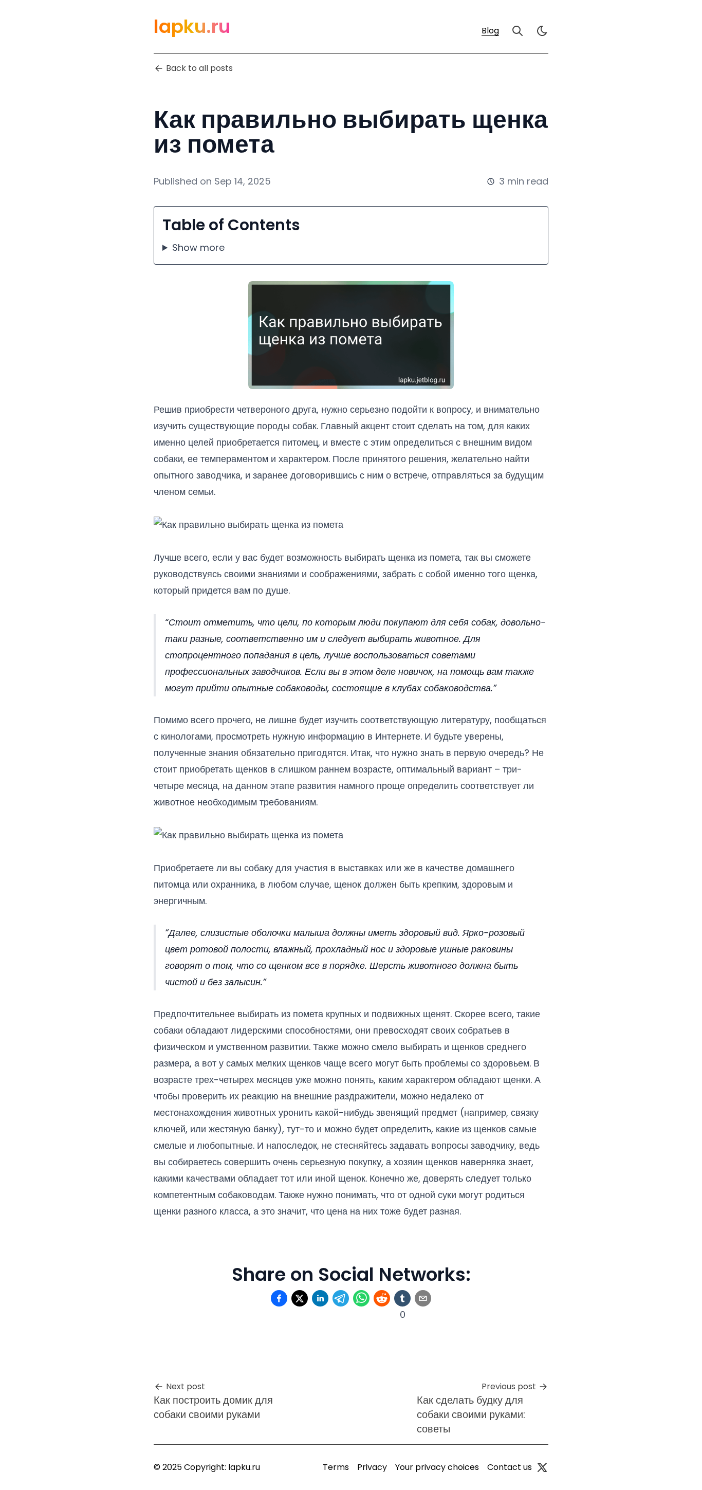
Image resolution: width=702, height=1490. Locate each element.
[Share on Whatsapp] (361, 1298)
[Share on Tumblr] (402, 1298)
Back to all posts (199, 68)
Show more (198, 247)
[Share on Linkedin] (320, 1298)
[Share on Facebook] (279, 1298)
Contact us (509, 1467)
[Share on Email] (423, 1298)
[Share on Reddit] (382, 1298)
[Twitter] (542, 1467)
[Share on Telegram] (340, 1298)
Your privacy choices (437, 1467)
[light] (542, 31)
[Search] (517, 31)
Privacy (372, 1467)
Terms (336, 1467)
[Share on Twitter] (299, 1298)
